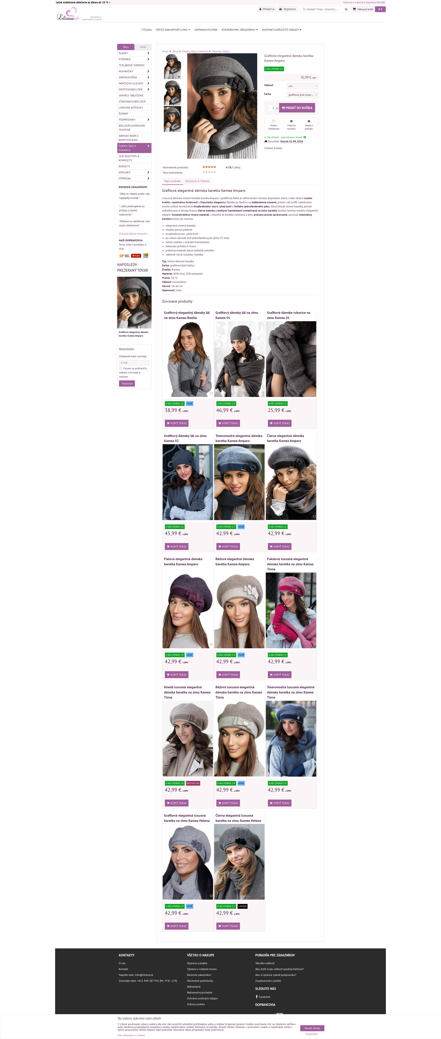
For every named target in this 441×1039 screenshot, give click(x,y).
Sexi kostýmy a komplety (129, 158)
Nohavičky (126, 71)
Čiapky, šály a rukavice (127, 148)
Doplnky (124, 172)
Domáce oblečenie (131, 95)
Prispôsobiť (311, 1034)
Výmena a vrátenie (353, 2)
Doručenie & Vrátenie (197, 181)
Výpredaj (125, 178)
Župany (123, 113)
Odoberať (126, 383)
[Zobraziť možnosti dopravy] (134, 257)
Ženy (126, 47)
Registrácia (289, 9)
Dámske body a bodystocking (128, 138)
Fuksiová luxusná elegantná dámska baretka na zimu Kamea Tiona (290, 564)
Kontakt (381, 2)
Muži (143, 47)
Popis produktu (173, 181)
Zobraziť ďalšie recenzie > (133, 233)
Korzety (124, 166)
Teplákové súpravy (132, 65)
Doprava (370, 2)
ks (277, 108)
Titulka (146, 29)
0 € (380, 9)
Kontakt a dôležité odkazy (280, 29)
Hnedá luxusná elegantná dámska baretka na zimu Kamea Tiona (187, 692)
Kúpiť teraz (178, 423)
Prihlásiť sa (268, 9)
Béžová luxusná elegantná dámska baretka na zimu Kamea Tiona (239, 692)
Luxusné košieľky (131, 107)
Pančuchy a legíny (131, 83)
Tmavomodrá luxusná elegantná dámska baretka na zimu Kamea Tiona (290, 692)
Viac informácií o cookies (131, 1035)
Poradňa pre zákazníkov (238, 29)
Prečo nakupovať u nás (172, 29)
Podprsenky (127, 119)
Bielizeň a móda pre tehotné (132, 127)
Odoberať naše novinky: (133, 356)
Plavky (123, 53)
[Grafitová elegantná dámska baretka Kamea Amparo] (172, 66)
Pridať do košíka (298, 108)
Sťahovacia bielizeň (132, 101)
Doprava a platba (206, 29)
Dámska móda (128, 77)
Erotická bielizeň (130, 89)
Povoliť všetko (312, 1028)
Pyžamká (124, 59)
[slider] (209, 167)
